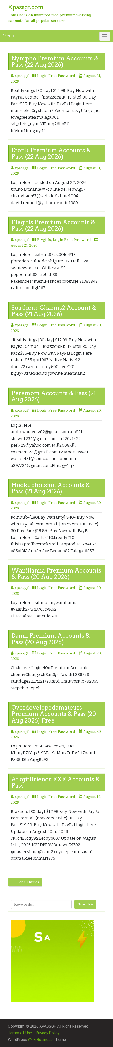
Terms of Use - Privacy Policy (33, 1032)
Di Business (42, 1039)
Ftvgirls (44, 239)
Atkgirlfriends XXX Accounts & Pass (55, 782)
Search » (85, 904)
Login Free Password (56, 75)
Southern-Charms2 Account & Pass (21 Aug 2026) (53, 310)
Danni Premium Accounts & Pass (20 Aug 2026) (50, 638)
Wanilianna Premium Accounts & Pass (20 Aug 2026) (56, 573)
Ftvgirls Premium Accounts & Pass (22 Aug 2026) (53, 225)
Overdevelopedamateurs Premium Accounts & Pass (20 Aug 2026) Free (53, 714)
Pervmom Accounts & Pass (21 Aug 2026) (53, 396)
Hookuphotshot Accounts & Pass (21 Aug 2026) (50, 488)
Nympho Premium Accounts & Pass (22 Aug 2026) (54, 61)
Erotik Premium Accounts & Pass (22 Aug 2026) (51, 153)
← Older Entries (25, 882)
